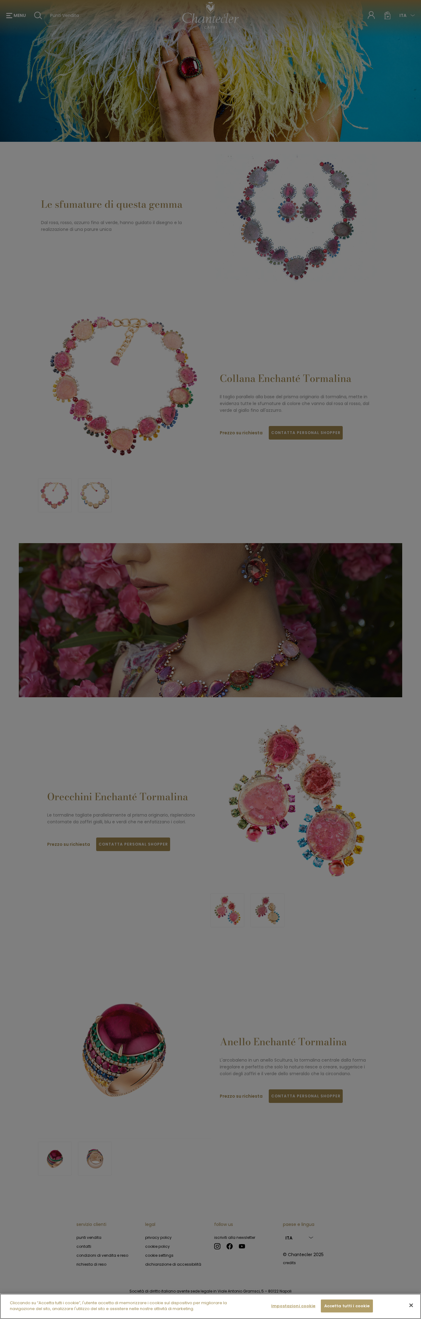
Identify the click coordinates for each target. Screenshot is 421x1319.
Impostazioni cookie (293, 1306)
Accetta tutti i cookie (347, 1306)
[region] (210, 1306)
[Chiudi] (411, 1305)
